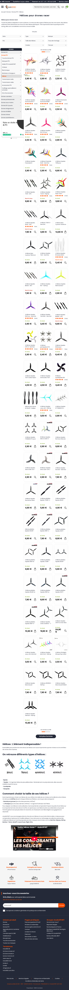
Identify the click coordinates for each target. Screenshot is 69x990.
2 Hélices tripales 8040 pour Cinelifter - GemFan (60, 346)
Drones (5, 922)
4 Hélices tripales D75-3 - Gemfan (30, 346)
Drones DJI (6, 924)
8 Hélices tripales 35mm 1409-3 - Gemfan (45, 438)
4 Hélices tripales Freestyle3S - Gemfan (60, 131)
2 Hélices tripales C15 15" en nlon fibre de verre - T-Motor (60, 621)
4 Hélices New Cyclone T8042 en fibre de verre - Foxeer (30, 254)
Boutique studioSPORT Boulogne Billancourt (56, 930)
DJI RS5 (5, 965)
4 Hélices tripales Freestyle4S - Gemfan (30, 162)
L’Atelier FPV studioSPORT (54, 933)
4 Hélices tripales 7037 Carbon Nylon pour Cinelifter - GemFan (30, 376)
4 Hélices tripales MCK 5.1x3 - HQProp (45, 653)
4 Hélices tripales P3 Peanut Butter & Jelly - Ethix (30, 70)
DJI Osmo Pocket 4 (8, 953)
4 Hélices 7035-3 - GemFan (45, 223)
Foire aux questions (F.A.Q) (32, 922)
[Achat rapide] (50, 78)
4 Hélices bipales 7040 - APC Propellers (30, 193)
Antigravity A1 (7, 968)
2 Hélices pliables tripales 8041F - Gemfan (60, 560)
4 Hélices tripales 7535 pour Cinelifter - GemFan (60, 162)
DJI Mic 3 (5, 963)
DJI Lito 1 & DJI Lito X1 (8, 956)
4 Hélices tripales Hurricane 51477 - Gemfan (30, 100)
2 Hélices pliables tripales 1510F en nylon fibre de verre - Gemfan (30, 560)
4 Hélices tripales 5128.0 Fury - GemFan (30, 131)
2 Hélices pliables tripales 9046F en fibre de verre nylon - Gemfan (30, 591)
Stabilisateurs (7, 936)
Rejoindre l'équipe (52, 924)
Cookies (57, 978)
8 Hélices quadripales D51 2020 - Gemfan (60, 376)
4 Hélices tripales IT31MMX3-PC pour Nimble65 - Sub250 (30, 438)
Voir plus (34, 32)
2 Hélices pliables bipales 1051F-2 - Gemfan (45, 530)
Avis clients (50, 938)
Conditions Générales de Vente (34, 981)
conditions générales (20, 910)
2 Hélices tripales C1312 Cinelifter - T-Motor (45, 622)
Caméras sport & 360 (9, 933)
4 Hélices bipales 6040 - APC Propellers (30, 223)
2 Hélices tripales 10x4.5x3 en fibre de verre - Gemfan (30, 499)
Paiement (28, 934)
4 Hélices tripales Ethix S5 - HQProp (45, 70)
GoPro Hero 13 (7, 958)
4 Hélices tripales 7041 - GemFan (45, 254)
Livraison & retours (30, 932)
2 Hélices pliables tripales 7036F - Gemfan (45, 560)
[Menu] (2, 7)
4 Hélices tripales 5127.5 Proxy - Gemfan (45, 131)
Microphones (7, 938)
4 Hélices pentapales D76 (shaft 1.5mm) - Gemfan (45, 346)
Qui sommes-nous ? (53, 922)
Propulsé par (30, 988)
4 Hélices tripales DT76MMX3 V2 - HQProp (60, 407)
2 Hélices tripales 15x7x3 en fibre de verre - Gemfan (60, 438)
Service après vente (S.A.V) (32, 927)
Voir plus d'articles (46, 736)
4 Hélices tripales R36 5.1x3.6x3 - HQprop (60, 284)
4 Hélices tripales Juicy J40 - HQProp (45, 407)
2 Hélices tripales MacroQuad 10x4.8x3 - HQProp (30, 684)
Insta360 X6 (6, 949)
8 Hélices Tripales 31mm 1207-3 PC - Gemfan (45, 468)
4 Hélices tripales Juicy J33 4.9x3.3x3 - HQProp (30, 653)
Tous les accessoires (9, 940)
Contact (27, 929)
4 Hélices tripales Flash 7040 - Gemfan (60, 192)
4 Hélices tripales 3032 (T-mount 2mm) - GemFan (60, 70)
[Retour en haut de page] (67, 691)
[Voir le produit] (35, 78)
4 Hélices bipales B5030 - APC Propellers (30, 284)
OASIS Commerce (38, 988)
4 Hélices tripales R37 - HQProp (45, 284)
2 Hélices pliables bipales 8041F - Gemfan (60, 499)
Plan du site (10, 978)
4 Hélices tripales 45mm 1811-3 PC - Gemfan (30, 468)
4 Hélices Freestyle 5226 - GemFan (45, 162)
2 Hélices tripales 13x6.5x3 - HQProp (30, 714)
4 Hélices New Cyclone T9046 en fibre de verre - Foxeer (60, 223)
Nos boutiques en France (54, 927)
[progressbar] (46, 731)
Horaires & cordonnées (31, 924)
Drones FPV (6, 927)
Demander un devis (31, 936)
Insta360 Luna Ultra (8, 970)
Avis (35, 104)
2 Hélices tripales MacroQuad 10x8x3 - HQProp (61, 684)
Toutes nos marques (9, 943)
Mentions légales (24, 978)
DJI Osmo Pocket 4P (9, 951)
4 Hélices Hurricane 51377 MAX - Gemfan (61, 100)
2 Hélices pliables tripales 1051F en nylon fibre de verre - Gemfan (45, 591)
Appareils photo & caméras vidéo (11, 930)
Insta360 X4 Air (7, 961)
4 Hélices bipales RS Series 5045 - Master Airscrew (60, 254)
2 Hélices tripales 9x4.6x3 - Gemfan (60, 468)
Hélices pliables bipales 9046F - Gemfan (29, 530)
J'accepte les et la (26, 910)
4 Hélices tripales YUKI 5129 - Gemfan (45, 315)
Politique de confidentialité (42, 978)
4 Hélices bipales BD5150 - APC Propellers (60, 315)
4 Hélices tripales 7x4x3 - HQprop (45, 193)
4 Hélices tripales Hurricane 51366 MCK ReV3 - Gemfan (45, 100)
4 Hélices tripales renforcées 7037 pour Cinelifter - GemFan (45, 376)
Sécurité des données (31, 939)
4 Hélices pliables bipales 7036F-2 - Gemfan (45, 499)
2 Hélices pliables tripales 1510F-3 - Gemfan (30, 622)
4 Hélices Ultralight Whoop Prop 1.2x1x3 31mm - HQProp (60, 653)
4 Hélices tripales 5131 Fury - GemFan (30, 315)
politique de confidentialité (38, 910)
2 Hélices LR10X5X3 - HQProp (45, 684)
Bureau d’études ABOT (53, 936)
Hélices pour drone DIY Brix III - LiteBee (30, 407)
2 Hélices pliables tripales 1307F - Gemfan (60, 530)
